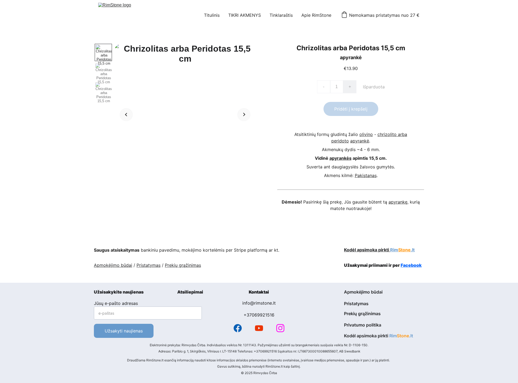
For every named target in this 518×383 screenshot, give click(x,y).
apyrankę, (398, 202)
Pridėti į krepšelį (350, 109)
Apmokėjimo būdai (113, 265)
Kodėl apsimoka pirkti (367, 249)
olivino (366, 134)
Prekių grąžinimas (183, 265)
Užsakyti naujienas (124, 331)
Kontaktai (259, 292)
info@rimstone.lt (259, 303)
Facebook (411, 265)
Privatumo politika (362, 325)
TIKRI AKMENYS (244, 15)
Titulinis (212, 15)
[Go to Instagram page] (280, 328)
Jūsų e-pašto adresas (116, 303)
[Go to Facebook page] (238, 328)
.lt (413, 249)
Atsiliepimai (190, 292)
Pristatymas (149, 265)
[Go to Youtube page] (259, 328)
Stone (404, 249)
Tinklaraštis (281, 15)
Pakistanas (366, 175)
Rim (394, 249)
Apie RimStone (316, 15)
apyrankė (359, 141)
